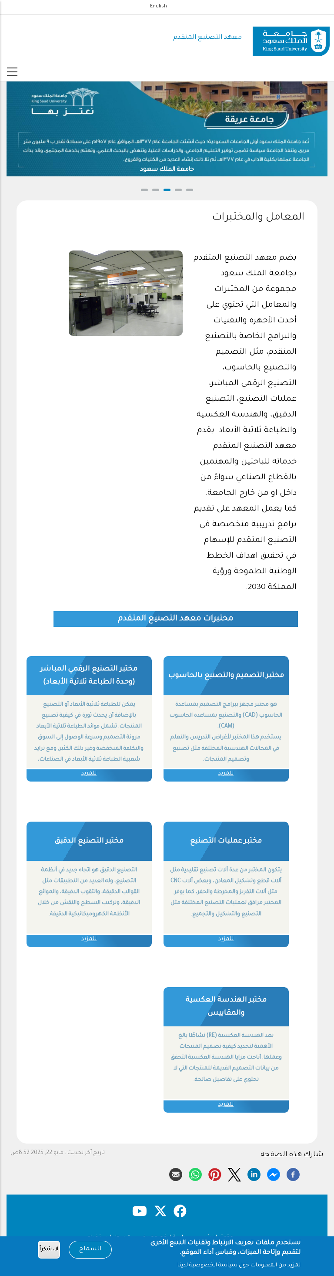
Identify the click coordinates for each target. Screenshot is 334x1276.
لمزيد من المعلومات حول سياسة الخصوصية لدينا (239, 1265)
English (158, 6)
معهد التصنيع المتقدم (207, 37)
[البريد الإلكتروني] (175, 1173)
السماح (90, 1249)
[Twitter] (234, 1173)
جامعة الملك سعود (167, 169)
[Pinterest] (214, 1173)
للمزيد (226, 774)
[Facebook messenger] (273, 1173)
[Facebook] (293, 1173)
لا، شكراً (49, 1249)
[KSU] (291, 38)
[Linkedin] (254, 1173)
